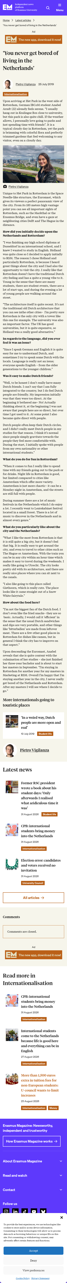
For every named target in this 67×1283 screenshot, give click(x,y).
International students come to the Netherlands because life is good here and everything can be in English (40, 1041)
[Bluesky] (43, 1211)
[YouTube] (34, 1211)
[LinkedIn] (15, 1211)
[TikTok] (24, 1211)
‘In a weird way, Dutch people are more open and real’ (41, 723)
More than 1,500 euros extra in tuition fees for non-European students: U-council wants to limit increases (40, 1085)
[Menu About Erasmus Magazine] (61, 1161)
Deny (33, 1260)
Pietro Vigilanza (26, 84)
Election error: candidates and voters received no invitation (41, 865)
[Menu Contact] (61, 1190)
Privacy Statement (40, 1278)
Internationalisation (15, 94)
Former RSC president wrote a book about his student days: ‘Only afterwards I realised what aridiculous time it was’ (39, 795)
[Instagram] (6, 1211)
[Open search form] (47, 8)
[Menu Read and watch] (61, 1175)
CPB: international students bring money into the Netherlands (38, 831)
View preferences (33, 1270)
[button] (61, 1217)
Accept (33, 1250)
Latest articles (23, 20)
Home (6, 20)
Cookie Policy (23, 1278)
